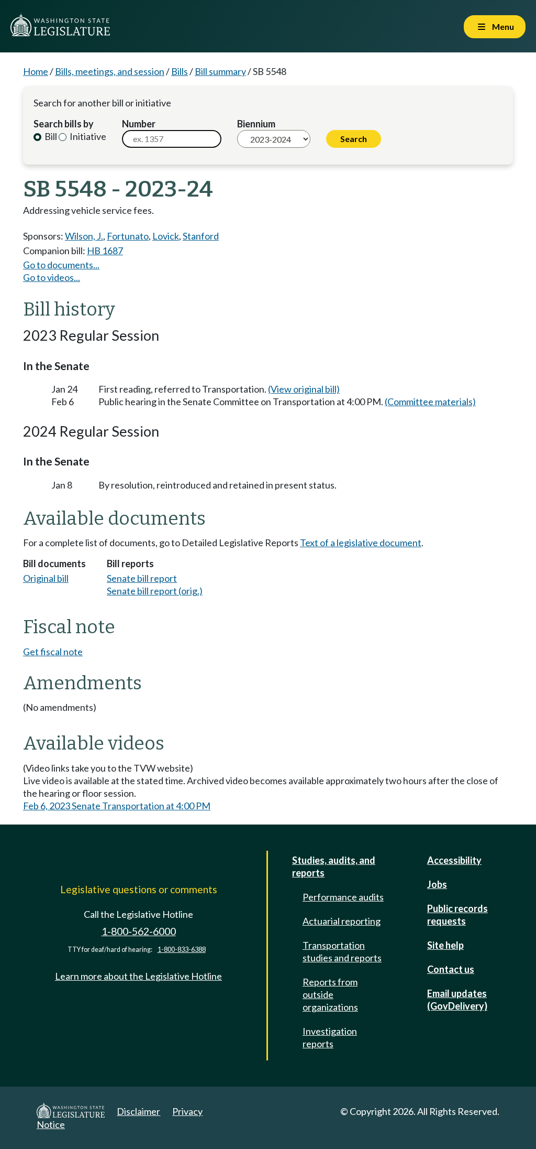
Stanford (201, 236)
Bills (179, 71)
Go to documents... (61, 264)
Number (138, 123)
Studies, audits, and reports (333, 866)
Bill (50, 136)
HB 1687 (105, 250)
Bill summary (220, 71)
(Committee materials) (430, 401)
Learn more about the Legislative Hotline (138, 976)
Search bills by (64, 123)
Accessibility (454, 860)
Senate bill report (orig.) (155, 591)
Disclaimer (138, 1111)
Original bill (46, 578)
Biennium (256, 123)
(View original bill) (304, 389)
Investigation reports (330, 1037)
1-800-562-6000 (139, 931)
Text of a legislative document (360, 542)
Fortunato (128, 236)
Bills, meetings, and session (109, 71)
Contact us (450, 969)
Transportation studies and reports (342, 951)
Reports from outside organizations (330, 994)
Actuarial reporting (342, 921)
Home (35, 71)
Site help (445, 945)
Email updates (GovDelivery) (457, 1000)
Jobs (437, 884)
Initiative (87, 136)
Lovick (165, 236)
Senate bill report (142, 578)
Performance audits (343, 897)
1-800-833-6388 (182, 949)
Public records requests (457, 915)
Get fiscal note (53, 651)
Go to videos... (51, 277)
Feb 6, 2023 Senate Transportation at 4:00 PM (116, 805)
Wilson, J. (84, 236)
